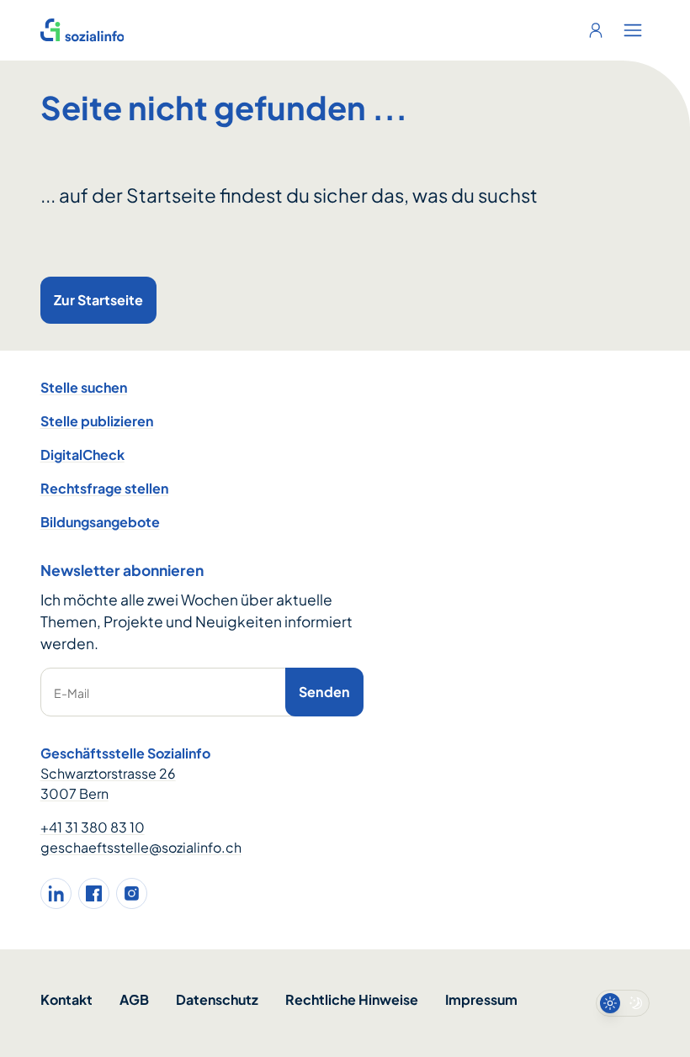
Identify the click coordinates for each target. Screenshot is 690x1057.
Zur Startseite (98, 300)
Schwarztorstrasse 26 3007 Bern (108, 783)
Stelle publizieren (96, 421)
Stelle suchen (83, 387)
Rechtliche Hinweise (351, 999)
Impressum (481, 999)
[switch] (623, 1003)
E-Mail (71, 692)
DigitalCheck (82, 454)
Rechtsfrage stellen (104, 488)
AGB (134, 999)
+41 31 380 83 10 (92, 827)
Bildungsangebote (100, 522)
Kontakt (66, 999)
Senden (324, 691)
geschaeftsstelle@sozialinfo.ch (141, 847)
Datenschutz (217, 999)
